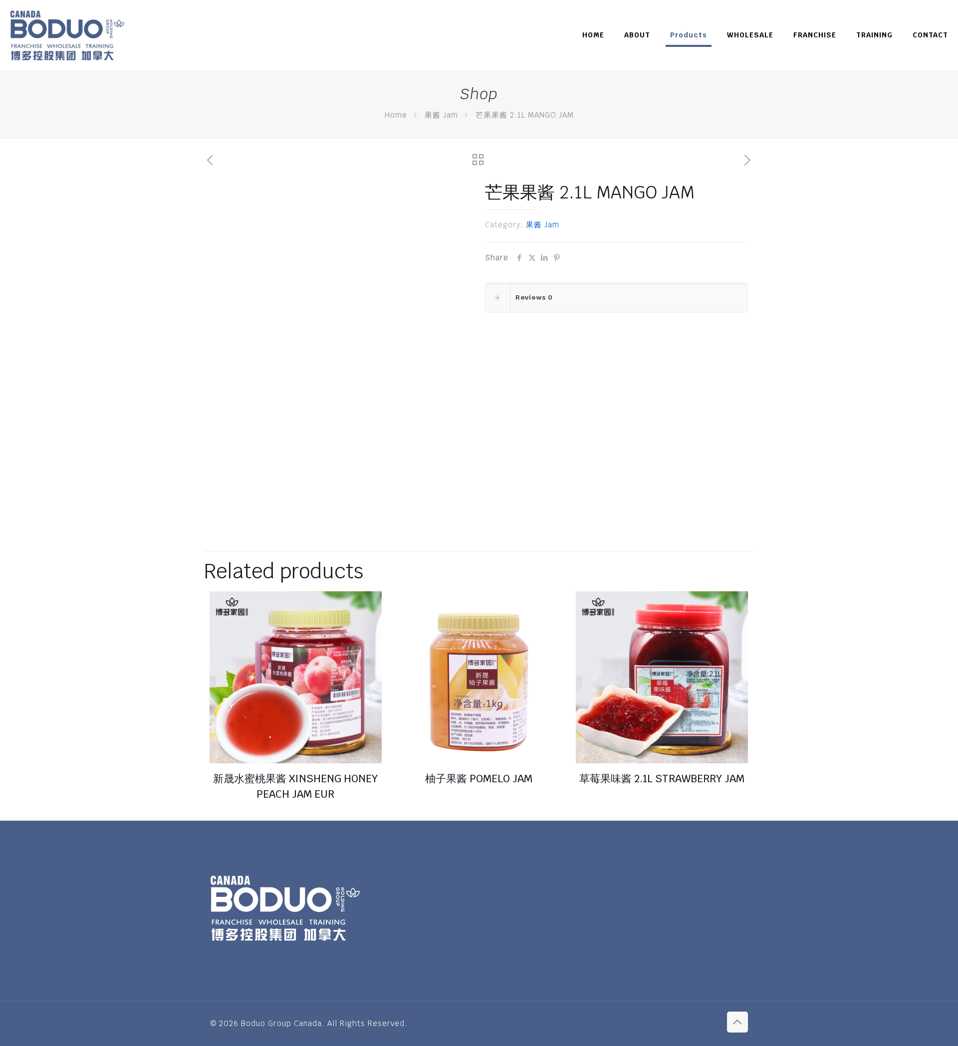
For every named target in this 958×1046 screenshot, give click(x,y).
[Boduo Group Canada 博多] (67, 35)
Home (396, 115)
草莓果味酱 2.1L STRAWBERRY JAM (661, 778)
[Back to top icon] (737, 1022)
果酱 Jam (441, 115)
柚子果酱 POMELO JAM (478, 778)
